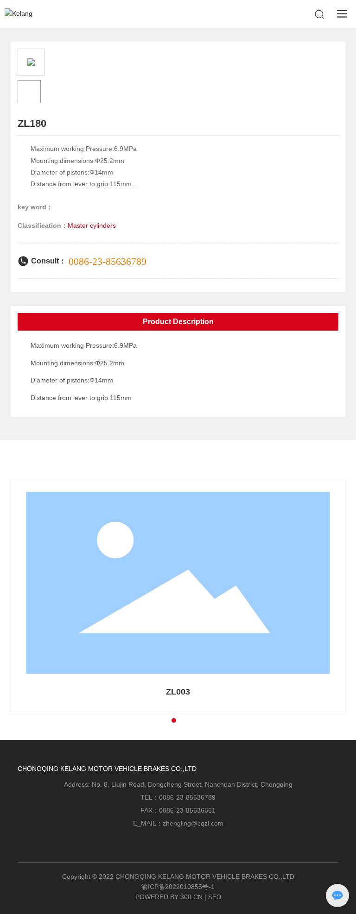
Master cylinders (92, 225)
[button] (157, 720)
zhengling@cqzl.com (193, 823)
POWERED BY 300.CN (169, 897)
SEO (214, 897)
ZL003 (178, 691)
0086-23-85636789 (107, 261)
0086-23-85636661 (187, 810)
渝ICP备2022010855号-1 (178, 886)
